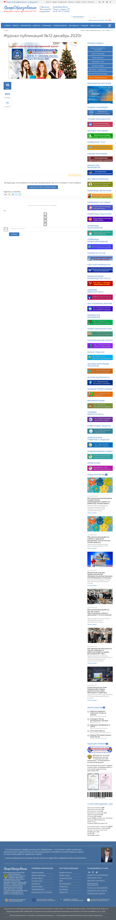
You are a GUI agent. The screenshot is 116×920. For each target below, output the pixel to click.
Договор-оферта (37, 878)
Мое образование (65, 884)
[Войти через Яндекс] (45, 221)
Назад (6, 30)
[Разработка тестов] (100, 258)
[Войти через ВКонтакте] (45, 217)
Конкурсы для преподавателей (97, 888)
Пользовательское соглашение (42, 892)
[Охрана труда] (100, 357)
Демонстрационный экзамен (99, 728)
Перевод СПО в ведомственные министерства (100, 736)
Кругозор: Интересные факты (98, 73)
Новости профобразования (98, 716)
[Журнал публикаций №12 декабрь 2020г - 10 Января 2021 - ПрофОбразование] (16, 194)
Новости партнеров (98, 53)
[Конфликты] (100, 322)
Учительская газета (65, 878)
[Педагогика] (100, 219)
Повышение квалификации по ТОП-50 (100, 725)
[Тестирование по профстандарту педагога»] (100, 431)
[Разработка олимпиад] (100, 184)
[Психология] (100, 345)
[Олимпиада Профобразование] (100, 246)
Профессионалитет (65, 872)
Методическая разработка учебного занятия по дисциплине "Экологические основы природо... (98, 539)
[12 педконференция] (100, 468)
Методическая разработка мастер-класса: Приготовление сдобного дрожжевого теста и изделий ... (99, 613)
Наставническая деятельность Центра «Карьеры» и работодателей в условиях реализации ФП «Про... (99, 651)
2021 (103, 30)
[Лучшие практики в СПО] (100, 124)
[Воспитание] (100, 196)
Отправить (14, 234)
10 (111, 30)
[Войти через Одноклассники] (45, 224)
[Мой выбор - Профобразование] (100, 159)
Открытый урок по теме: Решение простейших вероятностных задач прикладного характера (97, 690)
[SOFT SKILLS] (100, 283)
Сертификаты (36, 884)
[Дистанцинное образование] (100, 297)
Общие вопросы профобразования (100, 732)
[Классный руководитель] (100, 269)
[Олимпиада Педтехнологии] (100, 233)
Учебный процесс (95, 722)
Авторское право (37, 886)
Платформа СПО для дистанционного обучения (99, 719)
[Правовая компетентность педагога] (100, 419)
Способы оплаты (37, 881)
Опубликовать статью (94, 878)
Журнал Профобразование (98, 77)
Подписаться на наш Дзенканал (97, 875)
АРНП (61, 881)
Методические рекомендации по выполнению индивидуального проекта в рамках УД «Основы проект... (99, 500)
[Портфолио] (100, 405)
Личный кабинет (78, 16)
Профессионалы (64, 875)
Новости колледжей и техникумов (98, 48)
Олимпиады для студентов (96, 893)
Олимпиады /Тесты (98, 61)
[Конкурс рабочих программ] (100, 147)
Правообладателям (38, 889)
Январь (108, 30)
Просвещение (63, 889)
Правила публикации (38, 875)
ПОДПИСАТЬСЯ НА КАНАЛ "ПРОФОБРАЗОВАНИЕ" (42, 187)
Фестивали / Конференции (98, 69)
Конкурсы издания (98, 65)
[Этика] (100, 334)
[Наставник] (100, 136)
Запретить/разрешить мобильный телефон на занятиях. (98, 712)
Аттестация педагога (97, 731)
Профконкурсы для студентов (97, 890)
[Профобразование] (100, 112)
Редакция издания (38, 872)
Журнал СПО (63, 892)
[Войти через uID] (45, 214)
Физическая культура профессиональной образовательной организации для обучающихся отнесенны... (99, 575)
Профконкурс (63, 886)
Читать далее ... (92, 513)
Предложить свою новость (96, 880)
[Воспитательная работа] (100, 172)
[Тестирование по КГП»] (100, 445)
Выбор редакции (97, 57)
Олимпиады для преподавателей (92, 884)
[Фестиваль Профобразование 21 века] (100, 456)
